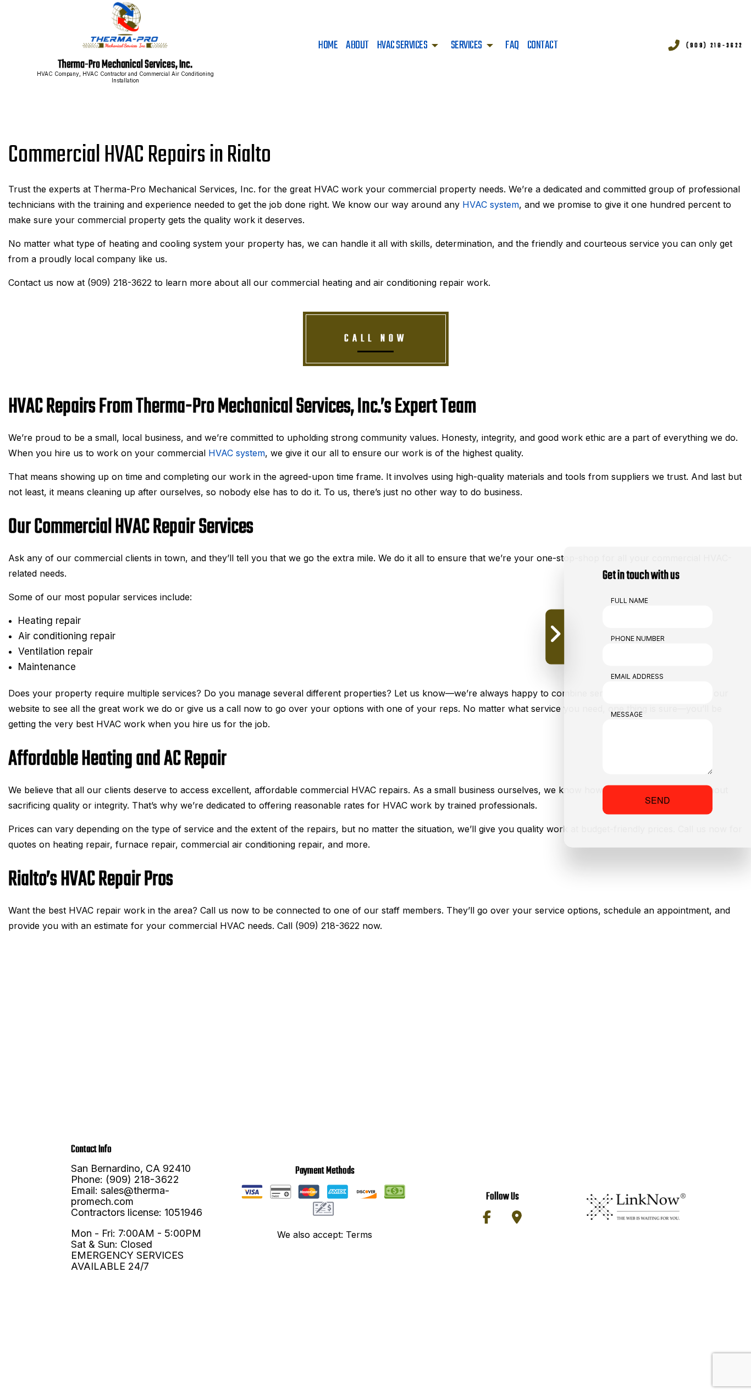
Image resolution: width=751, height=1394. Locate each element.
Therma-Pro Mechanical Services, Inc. (125, 64)
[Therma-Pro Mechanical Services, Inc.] (125, 26)
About (357, 45)
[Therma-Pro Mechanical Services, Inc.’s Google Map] (517, 1218)
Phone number (638, 638)
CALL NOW (375, 339)
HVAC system (490, 204)
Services (466, 45)
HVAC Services (402, 45)
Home (328, 45)
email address (637, 676)
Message (627, 714)
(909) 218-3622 (714, 46)
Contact (542, 45)
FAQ (512, 45)
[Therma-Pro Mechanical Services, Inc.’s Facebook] (487, 1218)
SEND (657, 800)
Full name (629, 600)
